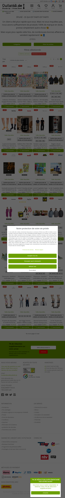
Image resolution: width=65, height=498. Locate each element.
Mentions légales (39, 249)
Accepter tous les (32, 255)
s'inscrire (45, 493)
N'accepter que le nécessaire (32, 261)
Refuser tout (32, 266)
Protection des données (28, 249)
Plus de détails (32, 270)
